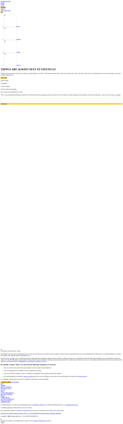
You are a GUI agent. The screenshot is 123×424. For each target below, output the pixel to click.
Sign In (18, 65)
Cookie (35, 420)
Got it (2, 422)
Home (18, 26)
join (2, 12)
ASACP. (44, 361)
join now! (3, 7)
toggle (2, 9)
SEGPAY (36, 405)
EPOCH (41, 405)
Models (3, 3)
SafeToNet (38, 361)
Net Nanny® (31, 361)
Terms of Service (27, 376)
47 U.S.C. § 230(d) (9, 358)
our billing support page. (71, 405)
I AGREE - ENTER (5, 382)
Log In (2, 6)
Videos (2, 4)
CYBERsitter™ (22, 361)
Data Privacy (43, 420)
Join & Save (4, 77)
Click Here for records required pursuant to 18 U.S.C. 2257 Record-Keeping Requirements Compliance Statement (31, 413)
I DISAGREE (15, 382)
